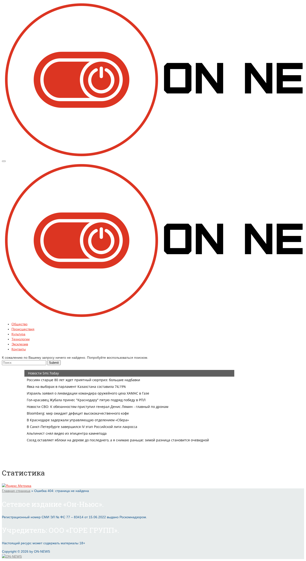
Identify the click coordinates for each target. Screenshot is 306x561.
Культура (18, 334)
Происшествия (22, 329)
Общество (19, 324)
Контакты (18, 349)
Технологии (20, 339)
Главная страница (16, 491)
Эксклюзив (19, 344)
